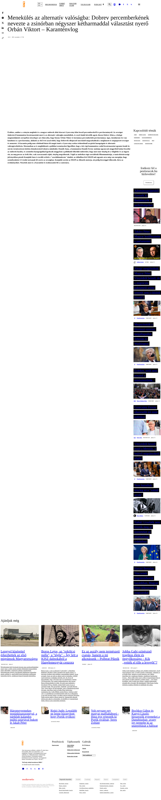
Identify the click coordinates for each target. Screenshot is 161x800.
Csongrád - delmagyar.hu (64, 792)
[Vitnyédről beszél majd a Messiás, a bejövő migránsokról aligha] (146, 469)
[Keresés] (110, 4)
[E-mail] (3, 33)
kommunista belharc (153, 134)
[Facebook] (123, 4)
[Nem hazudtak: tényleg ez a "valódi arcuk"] (146, 506)
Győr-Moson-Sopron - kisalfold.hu (86, 788)
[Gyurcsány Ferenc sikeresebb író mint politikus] (146, 428)
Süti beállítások (87, 755)
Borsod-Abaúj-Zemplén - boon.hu (66, 790)
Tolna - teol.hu (123, 783)
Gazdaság (87, 779)
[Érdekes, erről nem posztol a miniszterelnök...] (146, 391)
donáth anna (137, 140)
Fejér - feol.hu (82, 785)
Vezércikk (147, 515)
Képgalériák (85, 751)
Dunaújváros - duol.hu (83, 783)
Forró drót (62, 4)
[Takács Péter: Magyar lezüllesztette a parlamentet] (146, 252)
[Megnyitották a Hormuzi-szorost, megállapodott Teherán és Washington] (146, 354)
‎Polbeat (84, 664)
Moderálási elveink (72, 756)
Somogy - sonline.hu (104, 790)
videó (135, 134)
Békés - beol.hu (62, 788)
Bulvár (106, 779)
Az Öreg (147, 262)
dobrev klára (142, 134)
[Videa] (119, 4)
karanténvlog (146, 140)
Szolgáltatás (115, 779)
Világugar (85, 4)
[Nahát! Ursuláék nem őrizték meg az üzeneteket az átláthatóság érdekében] (146, 552)
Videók (84, 748)
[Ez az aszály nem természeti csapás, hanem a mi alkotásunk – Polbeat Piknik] (101, 636)
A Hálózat (134, 730)
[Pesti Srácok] (29, 4)
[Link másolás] (3, 38)
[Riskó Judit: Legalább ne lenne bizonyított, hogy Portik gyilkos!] (45, 710)
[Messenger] (3, 18)
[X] (127, 4)
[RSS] (131, 4)
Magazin (97, 779)
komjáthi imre (148, 143)
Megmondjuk (51, 4)
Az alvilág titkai (55, 721)
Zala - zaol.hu (123, 790)
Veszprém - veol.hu (124, 788)
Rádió (125, 779)
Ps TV (9, 37)
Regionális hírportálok (65, 779)
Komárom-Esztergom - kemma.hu (106, 785)
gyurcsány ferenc (138, 143)
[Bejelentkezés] (114, 4)
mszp (153, 140)
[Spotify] (39, 768)
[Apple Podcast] (43, 768)
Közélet (78, 779)
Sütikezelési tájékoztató (73, 750)
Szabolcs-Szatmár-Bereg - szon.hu (106, 792)
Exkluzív (12, 727)
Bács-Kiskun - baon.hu (63, 783)
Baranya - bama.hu (62, 785)
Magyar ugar (72, 4)
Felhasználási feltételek (73, 753)
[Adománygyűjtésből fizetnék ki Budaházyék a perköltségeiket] (146, 216)
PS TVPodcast (86, 745)
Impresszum (55, 745)
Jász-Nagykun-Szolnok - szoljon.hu (107, 783)
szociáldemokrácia (147, 137)
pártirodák (137, 137)
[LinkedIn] (3, 28)
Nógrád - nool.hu (103, 788)
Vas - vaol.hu (122, 785)
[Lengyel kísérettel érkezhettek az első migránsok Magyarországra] (20, 636)
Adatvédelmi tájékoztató (70, 746)
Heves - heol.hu (82, 792)
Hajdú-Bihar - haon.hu (83, 790)
